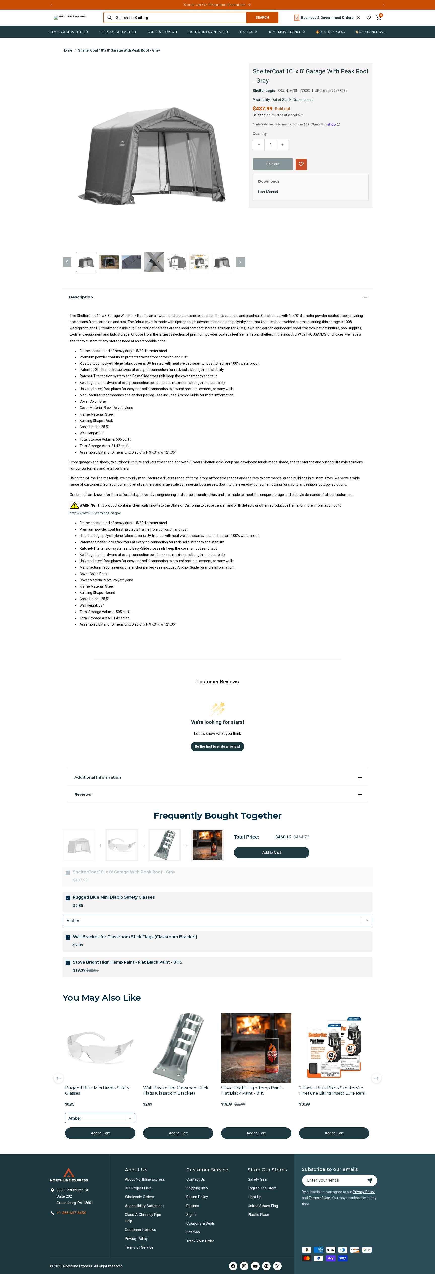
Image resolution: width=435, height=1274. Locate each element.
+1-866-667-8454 (71, 1213)
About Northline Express (145, 1179)
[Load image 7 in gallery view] (222, 262)
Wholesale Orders (139, 1197)
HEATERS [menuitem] (246, 32)
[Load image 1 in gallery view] (86, 262)
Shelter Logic (264, 91)
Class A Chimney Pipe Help (143, 1217)
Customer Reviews (140, 1229)
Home (67, 50)
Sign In (191, 1214)
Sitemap (193, 1232)
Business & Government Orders (327, 18)
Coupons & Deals (200, 1223)
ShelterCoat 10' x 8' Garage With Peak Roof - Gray (119, 50)
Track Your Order (200, 1241)
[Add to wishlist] (368, 17)
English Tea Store (262, 1188)
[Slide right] (240, 262)
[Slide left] (67, 262)
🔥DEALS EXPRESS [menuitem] (330, 32)
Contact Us (195, 1179)
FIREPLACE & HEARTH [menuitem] (116, 32)
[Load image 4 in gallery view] (154, 262)
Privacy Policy (136, 1238)
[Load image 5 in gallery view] (177, 262)
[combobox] (180, 18)
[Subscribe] (369, 1180)
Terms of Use (319, 1198)
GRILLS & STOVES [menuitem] (160, 32)
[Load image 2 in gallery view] (109, 262)
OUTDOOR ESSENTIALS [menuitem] (206, 32)
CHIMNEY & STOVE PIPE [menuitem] (66, 32)
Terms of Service (139, 1247)
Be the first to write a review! (217, 746)
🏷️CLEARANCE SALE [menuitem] (371, 32)
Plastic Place (258, 1214)
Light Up (254, 1197)
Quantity (260, 134)
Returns (192, 1206)
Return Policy (197, 1197)
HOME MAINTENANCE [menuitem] (284, 32)
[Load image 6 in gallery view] (199, 262)
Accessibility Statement (144, 1206)
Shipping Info (197, 1188)
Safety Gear (258, 1179)
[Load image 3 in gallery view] (131, 262)
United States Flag (263, 1206)
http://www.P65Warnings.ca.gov (95, 513)
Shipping (259, 115)
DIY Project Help (138, 1188)
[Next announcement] (383, 5)
